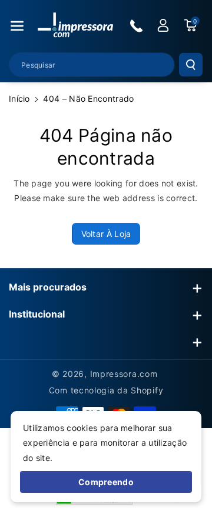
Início (19, 98)
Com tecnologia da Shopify (106, 390)
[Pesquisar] (191, 64)
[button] (17, 25)
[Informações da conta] (163, 25)
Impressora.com (124, 374)
